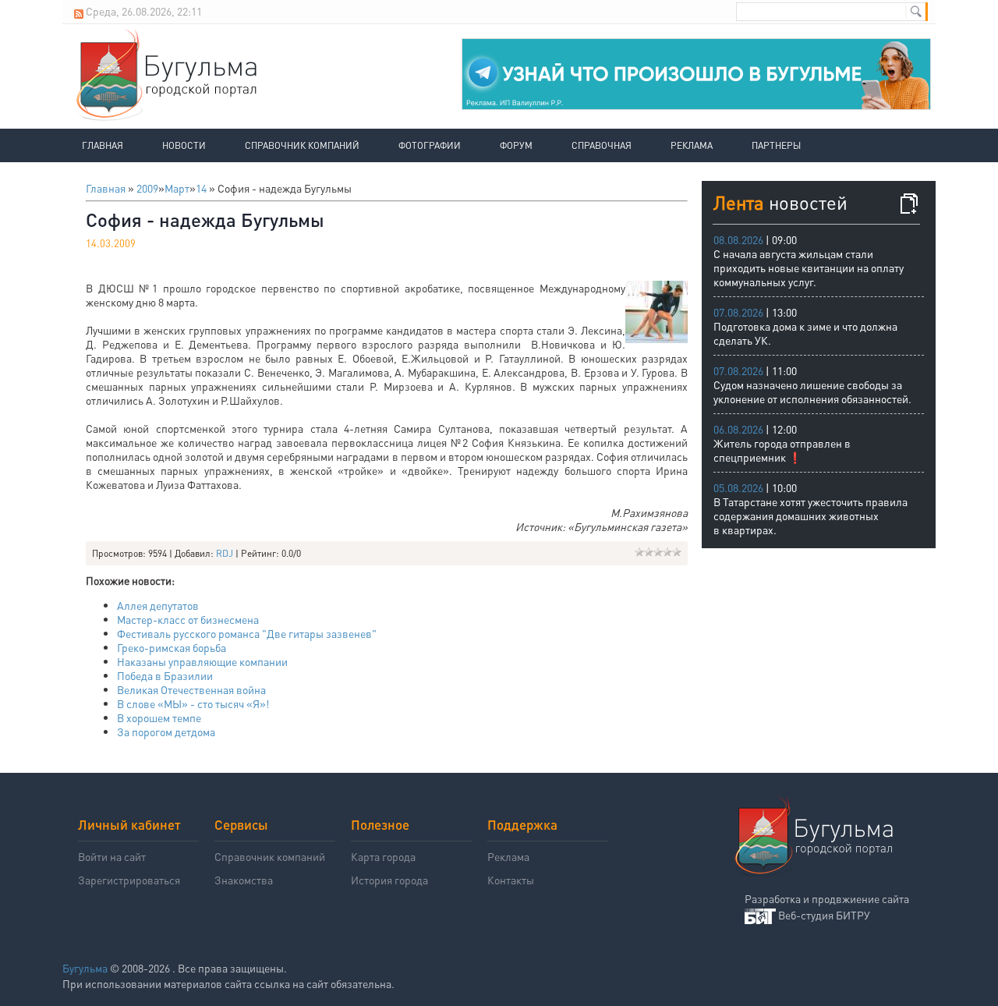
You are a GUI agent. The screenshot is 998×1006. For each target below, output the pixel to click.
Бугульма (85, 968)
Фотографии (429, 145)
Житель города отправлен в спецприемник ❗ (782, 450)
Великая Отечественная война (191, 689)
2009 (147, 188)
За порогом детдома (166, 731)
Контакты (510, 880)
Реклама (692, 145)
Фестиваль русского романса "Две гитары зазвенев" (247, 633)
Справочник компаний (302, 145)
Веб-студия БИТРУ (824, 915)
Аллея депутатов (158, 605)
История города (389, 880)
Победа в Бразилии (165, 675)
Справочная (602, 145)
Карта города (383, 856)
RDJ (224, 553)
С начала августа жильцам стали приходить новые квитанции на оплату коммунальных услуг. (808, 267)
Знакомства (243, 880)
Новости (184, 145)
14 (201, 188)
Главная (102, 145)
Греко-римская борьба (171, 647)
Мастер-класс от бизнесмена (188, 619)
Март (177, 188)
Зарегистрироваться (129, 880)
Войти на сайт (112, 856)
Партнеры (776, 145)
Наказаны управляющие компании (202, 661)
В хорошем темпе (159, 717)
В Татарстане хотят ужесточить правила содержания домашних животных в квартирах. (810, 515)
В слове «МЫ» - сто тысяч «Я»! (193, 703)
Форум (516, 145)
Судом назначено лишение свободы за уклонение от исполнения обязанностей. (812, 391)
